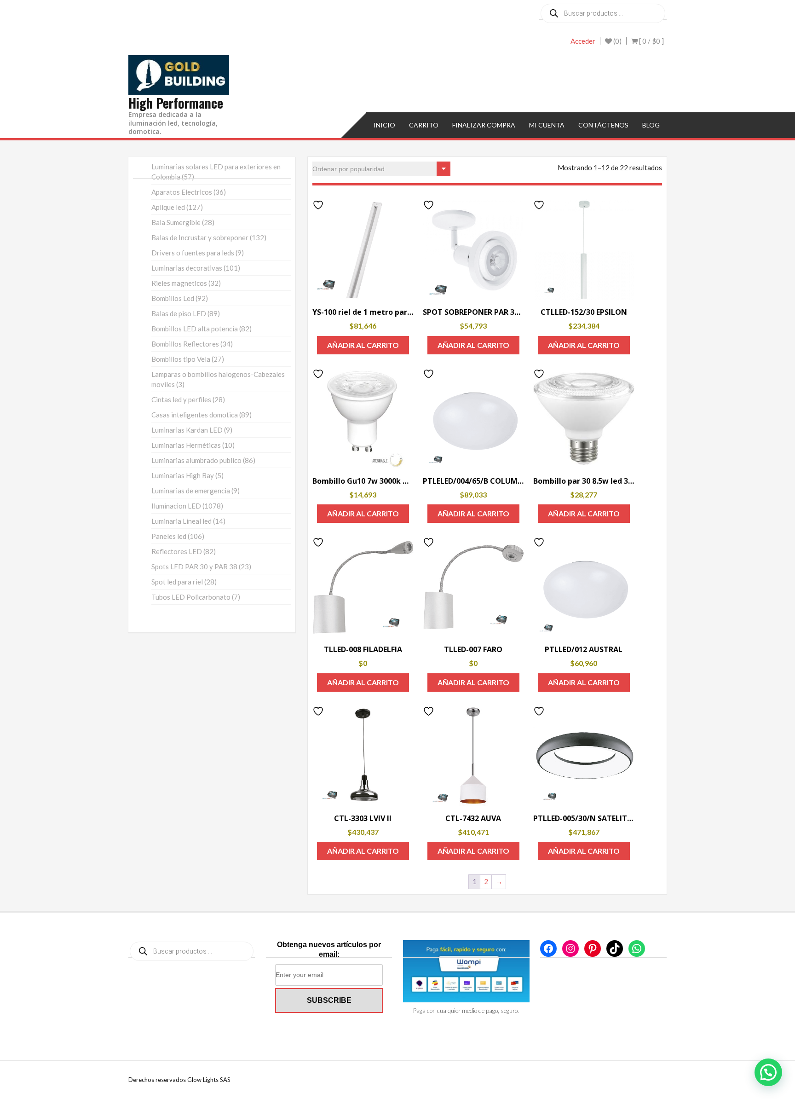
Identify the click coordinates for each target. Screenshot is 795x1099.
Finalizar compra (483, 125)
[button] (768, 1072)
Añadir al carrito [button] (363, 345)
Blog (651, 125)
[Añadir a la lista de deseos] (319, 205)
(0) (617, 41)
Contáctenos (603, 125)
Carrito (423, 125)
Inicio (384, 125)
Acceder (582, 41)
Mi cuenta (547, 125)
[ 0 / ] (651, 41)
